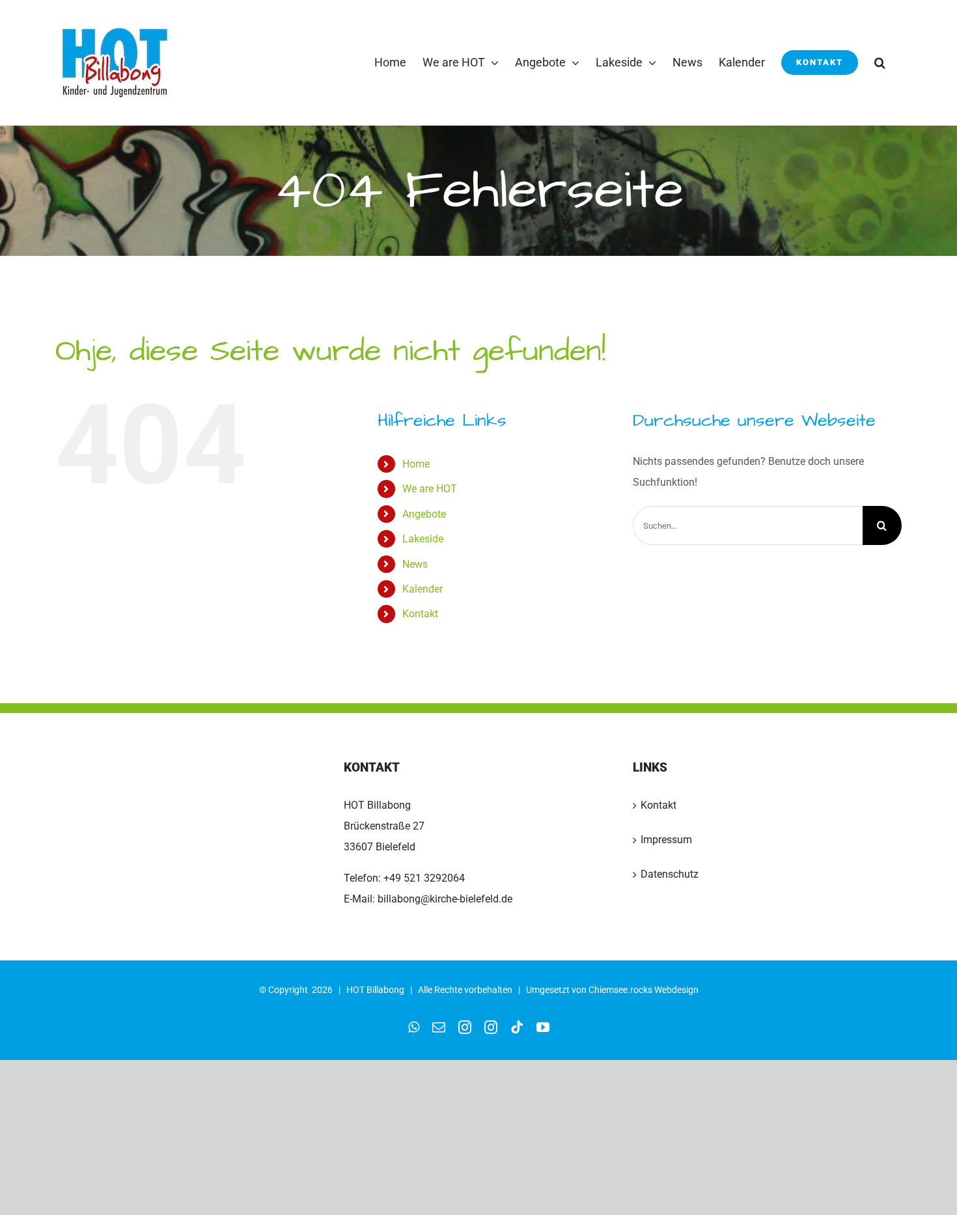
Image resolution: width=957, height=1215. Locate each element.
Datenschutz (670, 874)
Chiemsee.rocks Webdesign (644, 990)
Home (416, 464)
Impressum (666, 839)
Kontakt (420, 614)
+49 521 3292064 (424, 878)
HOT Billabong (375, 990)
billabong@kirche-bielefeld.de (443, 899)
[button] (879, 62)
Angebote (424, 514)
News (415, 564)
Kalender (422, 589)
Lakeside (422, 539)
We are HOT (429, 488)
